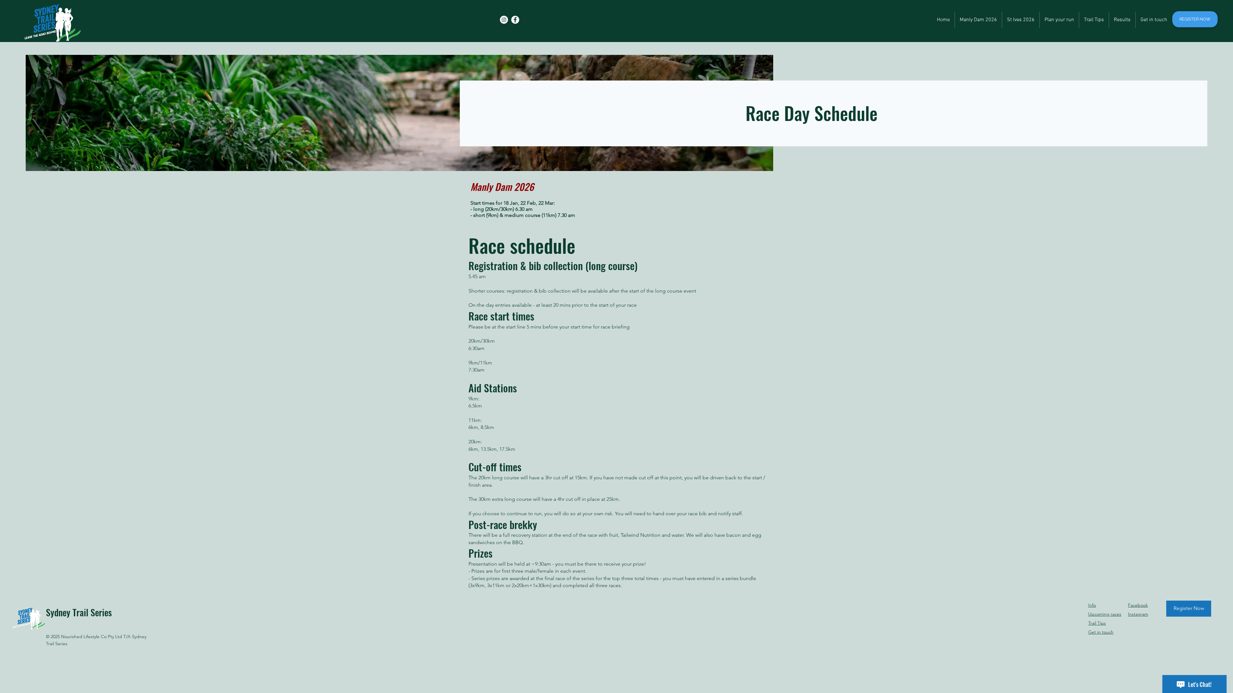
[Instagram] (504, 20)
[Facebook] (515, 20)
